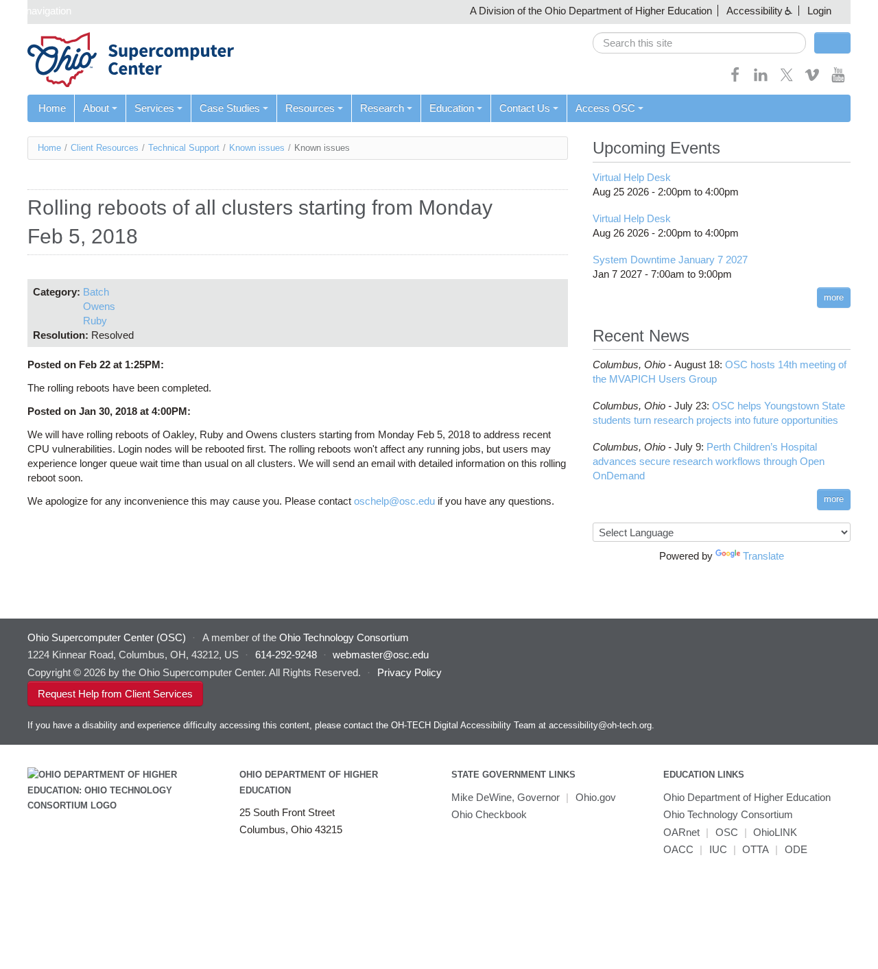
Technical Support (184, 148)
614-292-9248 (286, 654)
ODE (796, 849)
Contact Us (524, 108)
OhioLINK (775, 832)
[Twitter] (787, 79)
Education (451, 108)
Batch (96, 292)
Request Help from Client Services (115, 693)
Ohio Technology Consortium (728, 814)
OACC (678, 849)
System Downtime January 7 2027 (670, 259)
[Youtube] (838, 79)
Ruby (95, 320)
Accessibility (754, 10)
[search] (699, 42)
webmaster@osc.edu (381, 654)
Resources (310, 108)
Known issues (257, 148)
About (96, 108)
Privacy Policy (409, 672)
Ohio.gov (596, 797)
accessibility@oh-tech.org (600, 725)
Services (154, 108)
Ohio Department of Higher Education (747, 797)
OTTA (755, 849)
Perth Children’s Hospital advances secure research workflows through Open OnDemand (708, 461)
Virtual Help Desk (632, 177)
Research (382, 108)
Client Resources (105, 148)
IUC (718, 849)
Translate (763, 556)
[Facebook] (735, 79)
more (834, 297)
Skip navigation (37, 10)
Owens (99, 306)
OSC (726, 832)
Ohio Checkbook (489, 814)
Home (52, 108)
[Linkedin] (761, 79)
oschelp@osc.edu (394, 501)
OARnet (681, 832)
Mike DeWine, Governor (505, 797)
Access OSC (605, 108)
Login (819, 10)
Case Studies (230, 108)
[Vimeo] (812, 79)
